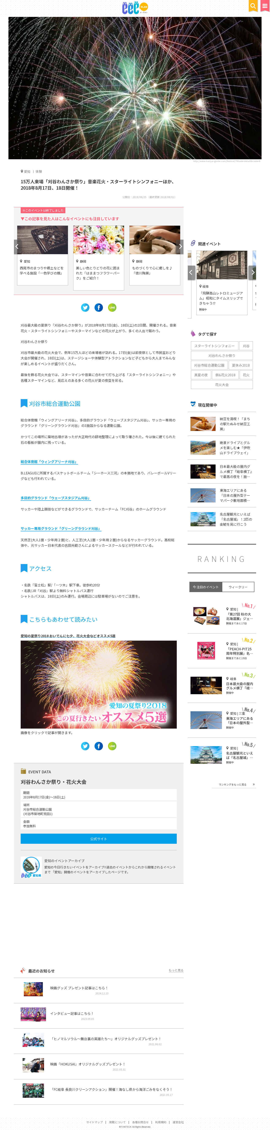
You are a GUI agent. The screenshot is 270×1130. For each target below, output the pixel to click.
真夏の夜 (201, 374)
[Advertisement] (99, 925)
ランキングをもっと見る (233, 784)
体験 (39, 171)
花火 (246, 374)
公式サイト (98, 838)
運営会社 (178, 1122)
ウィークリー (238, 587)
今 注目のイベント (206, 587)
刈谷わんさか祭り (221, 355)
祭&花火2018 (225, 374)
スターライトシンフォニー (214, 345)
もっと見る (176, 970)
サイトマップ (94, 1122)
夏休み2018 (241, 365)
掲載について (117, 1122)
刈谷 (246, 345)
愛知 (27, 171)
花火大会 (222, 384)
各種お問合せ (140, 1122)
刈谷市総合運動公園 (209, 365)
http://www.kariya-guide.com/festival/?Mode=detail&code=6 (226, 161)
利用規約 (160, 1122)
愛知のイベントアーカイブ (64, 860)
